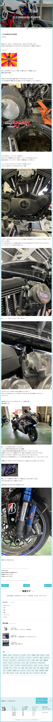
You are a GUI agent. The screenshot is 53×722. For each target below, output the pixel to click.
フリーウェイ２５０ (33, 662)
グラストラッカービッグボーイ (27, 665)
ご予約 (41, 660)
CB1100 (30, 667)
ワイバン (28, 655)
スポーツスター (6, 665)
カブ (19, 667)
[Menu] (50, 3)
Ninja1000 (33, 655)
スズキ (4, 670)
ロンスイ (28, 660)
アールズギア (23, 655)
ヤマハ (16, 657)
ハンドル (17, 673)
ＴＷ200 (33, 660)
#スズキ (36, 595)
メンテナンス (6, 614)
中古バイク (43, 655)
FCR (18, 670)
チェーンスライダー (12, 660)
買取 (4, 612)
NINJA (23, 667)
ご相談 (37, 660)
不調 (4, 657)
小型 (27, 673)
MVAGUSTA (5, 655)
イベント (23, 662)
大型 (21, 673)
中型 (24, 673)
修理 (42, 673)
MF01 (27, 662)
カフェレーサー (36, 673)
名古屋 (46, 670)
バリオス (28, 670)
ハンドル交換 (5, 667)
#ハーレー (24, 595)
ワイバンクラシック (16, 655)
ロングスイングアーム (21, 660)
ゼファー (10, 667)
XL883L (41, 657)
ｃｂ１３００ (5, 660)
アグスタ (47, 655)
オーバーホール (21, 657)
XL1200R (47, 667)
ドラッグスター (17, 665)
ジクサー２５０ (46, 657)
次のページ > (48, 585)
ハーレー (31, 673)
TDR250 (12, 657)
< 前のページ (5, 585)
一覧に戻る (26, 585)
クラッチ (11, 665)
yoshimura (42, 667)
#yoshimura (17, 595)
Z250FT (9, 655)
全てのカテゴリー (7, 605)
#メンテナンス (42, 595)
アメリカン (12, 673)
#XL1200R (30, 595)
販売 (4, 610)
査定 (45, 673)
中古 (4, 607)
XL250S (37, 670)
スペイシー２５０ (17, 662)
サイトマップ (45, 712)
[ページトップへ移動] (50, 700)
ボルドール (5, 662)
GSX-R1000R (41, 670)
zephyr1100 (14, 670)
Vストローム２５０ (41, 662)
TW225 (38, 655)
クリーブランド (28, 657)
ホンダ (33, 670)
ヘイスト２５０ (35, 657)
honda (34, 667)
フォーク (7, 657)
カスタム (5, 617)
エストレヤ (10, 662)
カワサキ (15, 667)
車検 (8, 673)
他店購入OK (46, 660)
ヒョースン (41, 665)
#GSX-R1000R (10, 595)
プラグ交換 (9, 670)
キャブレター (23, 670)
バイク (4, 673)
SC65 (38, 667)
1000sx (26, 667)
